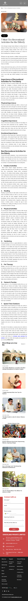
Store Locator (5, 583)
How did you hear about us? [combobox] (9, 524)
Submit (14, 529)
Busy (2, 8)
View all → (23, 343)
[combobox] (7, 513)
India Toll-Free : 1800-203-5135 (13, 549)
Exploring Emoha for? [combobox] (8, 519)
